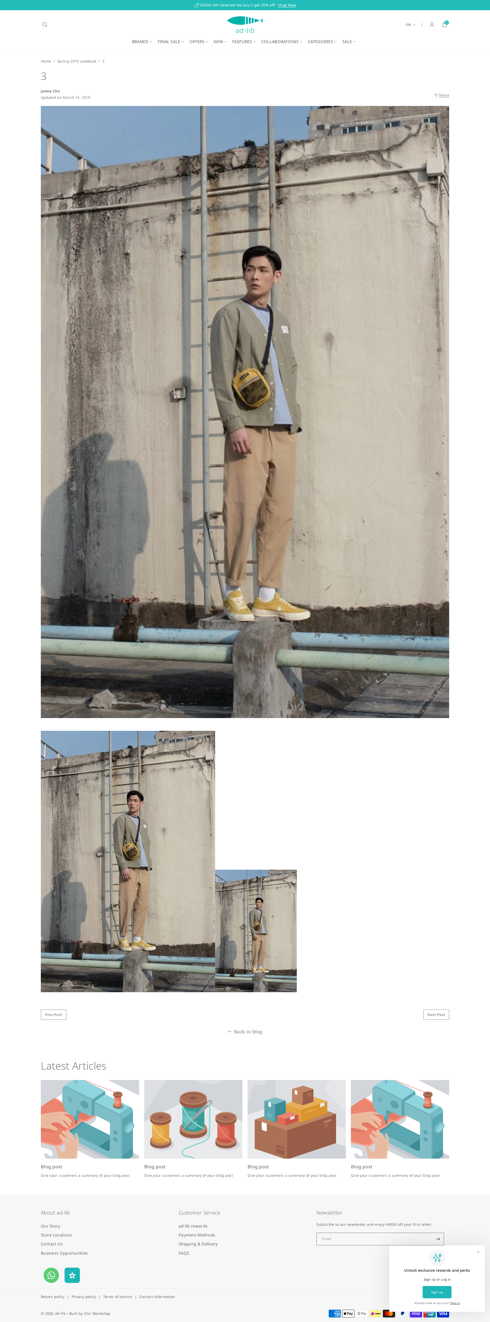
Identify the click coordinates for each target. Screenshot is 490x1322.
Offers (197, 41)
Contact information (157, 1296)
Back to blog (248, 1031)
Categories (320, 41)
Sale (347, 41)
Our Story (50, 1226)
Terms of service (117, 1296)
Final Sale (169, 41)
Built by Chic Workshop (90, 1313)
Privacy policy (84, 1296)
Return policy (53, 1296)
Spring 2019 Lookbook (76, 61)
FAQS (184, 1253)
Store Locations (56, 1235)
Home (46, 61)
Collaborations (280, 41)
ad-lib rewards (193, 1226)
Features (242, 41)
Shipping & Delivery (198, 1244)
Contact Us (52, 1244)
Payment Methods (197, 1235)
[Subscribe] (438, 1239)
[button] (44, 24)
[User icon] (432, 24)
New (218, 41)
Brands (140, 41)
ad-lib (60, 1313)
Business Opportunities (64, 1253)
